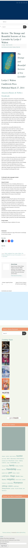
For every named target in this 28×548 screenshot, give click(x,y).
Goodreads (5, 96)
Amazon (4, 92)
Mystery (4, 479)
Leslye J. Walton (18, 253)
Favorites (21, 465)
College (8, 462)
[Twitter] (19, 3)
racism (23, 479)
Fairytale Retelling (5, 465)
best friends (4, 458)
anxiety (7, 456)
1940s (6, 253)
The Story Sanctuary (6, 532)
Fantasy (14, 47)
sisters (10, 486)
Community (13, 462)
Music (21, 476)
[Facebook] (17, 3)
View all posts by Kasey (17, 275)
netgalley (11, 479)
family (12, 465)
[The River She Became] (5, 352)
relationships (10, 483)
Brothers (16, 460)
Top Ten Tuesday (18, 488)
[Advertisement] (14, 306)
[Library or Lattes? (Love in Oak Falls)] (5, 389)
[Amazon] (26, 3)
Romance (18, 483)
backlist (19, 456)
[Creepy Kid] (5, 365)
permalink (5, 256)
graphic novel (5, 473)
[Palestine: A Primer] (5, 401)
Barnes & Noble (15, 92)
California (4, 462)
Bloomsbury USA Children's (17, 458)
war (24, 488)
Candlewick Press (10, 253)
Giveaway (19, 469)
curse (18, 462)
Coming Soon (7, 340)
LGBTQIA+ (6, 476)
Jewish (17, 473)
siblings (5, 486)
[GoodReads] (24, 3)
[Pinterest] (21, 3)
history (14, 473)
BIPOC (8, 458)
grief (10, 473)
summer (12, 488)
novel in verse (18, 479)
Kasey (4, 45)
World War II (4, 490)
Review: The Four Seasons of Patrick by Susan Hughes (20, 284)
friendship (11, 469)
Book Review (11, 460)
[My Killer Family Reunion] (5, 414)
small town (16, 486)
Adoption (3, 456)
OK (24, 26)
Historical (18, 47)
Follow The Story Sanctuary (7, 538)
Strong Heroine (6, 488)
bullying (21, 460)
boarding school (5, 460)
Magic (12, 476)
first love (4, 469)
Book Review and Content (7, 47)
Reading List (4, 483)
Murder (18, 476)
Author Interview (13, 456)
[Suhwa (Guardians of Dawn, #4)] (5, 377)
